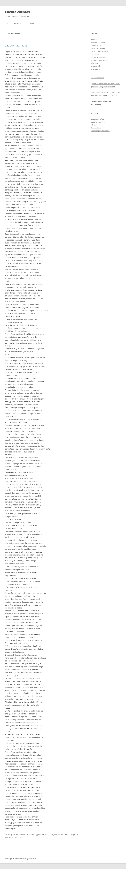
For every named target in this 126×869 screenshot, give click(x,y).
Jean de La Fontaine (98, 57)
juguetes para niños (98, 122)
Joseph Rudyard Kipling (99, 60)
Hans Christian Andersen (100, 51)
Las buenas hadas (16, 45)
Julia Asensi (27, 834)
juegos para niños (97, 119)
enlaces (32, 23)
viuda (66, 834)
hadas (42, 834)
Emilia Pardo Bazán (98, 48)
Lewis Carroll (95, 66)
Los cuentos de (16, 837)
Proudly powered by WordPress (25, 859)
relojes (93, 125)
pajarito (54, 834)
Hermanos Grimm (97, 54)
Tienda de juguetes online (100, 131)
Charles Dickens (96, 45)
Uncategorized (96, 69)
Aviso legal (18, 23)
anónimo (94, 39)
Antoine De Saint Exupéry (100, 42)
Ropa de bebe (96, 128)
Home (7, 23)
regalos (60, 834)
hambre (48, 834)
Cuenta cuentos (17, 12)
